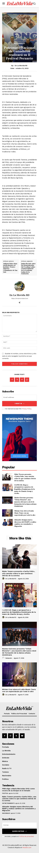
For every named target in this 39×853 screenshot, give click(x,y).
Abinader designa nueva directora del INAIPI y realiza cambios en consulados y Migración (25, 523)
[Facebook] (12, 380)
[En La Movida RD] (19, 286)
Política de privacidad (26, 836)
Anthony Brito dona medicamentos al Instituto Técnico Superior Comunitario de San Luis (10, 268)
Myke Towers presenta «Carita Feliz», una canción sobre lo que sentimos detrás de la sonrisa (25, 477)
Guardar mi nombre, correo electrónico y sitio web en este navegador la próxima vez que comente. (19, 356)
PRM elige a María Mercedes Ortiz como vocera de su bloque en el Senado (18, 790)
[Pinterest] (22, 380)
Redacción (8, 658)
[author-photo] (3, 578)
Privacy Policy (26, 409)
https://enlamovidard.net (19, 298)
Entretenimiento (8, 803)
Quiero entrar (18, 831)
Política (5, 793)
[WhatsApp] (27, 380)
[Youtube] (22, 735)
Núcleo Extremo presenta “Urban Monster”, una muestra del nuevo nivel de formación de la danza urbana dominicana (25, 502)
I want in (18, 403)
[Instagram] (10, 735)
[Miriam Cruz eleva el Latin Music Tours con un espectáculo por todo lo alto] (7, 513)
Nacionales (19, 43)
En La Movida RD (21, 65)
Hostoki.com (27, 847)
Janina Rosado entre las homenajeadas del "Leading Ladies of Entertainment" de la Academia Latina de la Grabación (28, 269)
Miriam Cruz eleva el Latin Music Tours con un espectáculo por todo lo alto (24, 513)
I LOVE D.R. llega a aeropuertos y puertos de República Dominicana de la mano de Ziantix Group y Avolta (24, 489)
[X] (17, 380)
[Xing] (19, 302)
